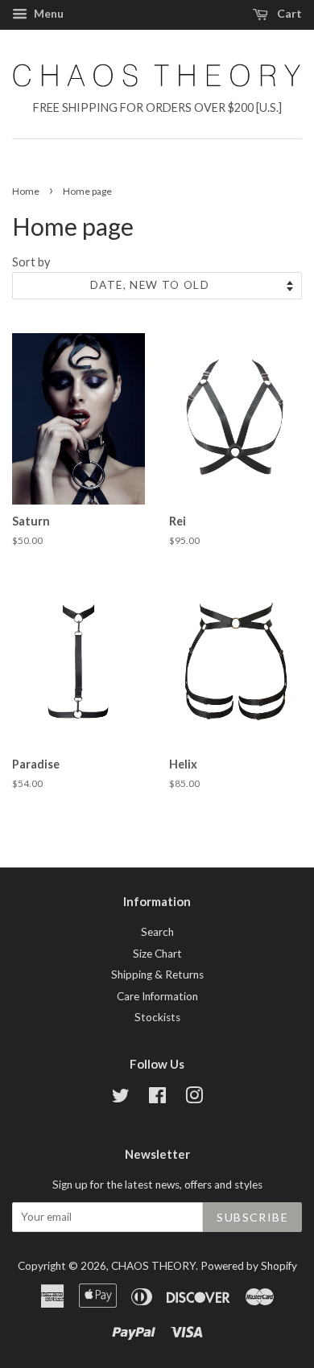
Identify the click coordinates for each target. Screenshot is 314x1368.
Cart (288, 13)
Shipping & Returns (157, 974)
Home (25, 191)
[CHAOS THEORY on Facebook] (157, 1098)
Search (157, 931)
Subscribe (252, 1217)
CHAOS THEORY (153, 1265)
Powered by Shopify (248, 1265)
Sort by (31, 262)
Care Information (157, 996)
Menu (47, 13)
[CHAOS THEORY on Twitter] (121, 1098)
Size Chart (157, 953)
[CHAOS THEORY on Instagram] (194, 1098)
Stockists (157, 1017)
